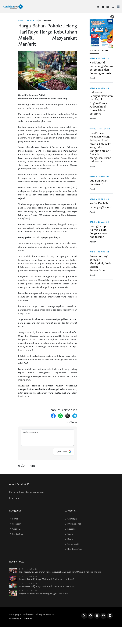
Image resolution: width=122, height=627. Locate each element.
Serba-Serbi (73, 544)
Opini (70, 534)
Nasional (71, 529)
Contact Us (17, 534)
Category (16, 524)
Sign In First (61, 451)
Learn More (15, 498)
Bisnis (70, 539)
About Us (17, 529)
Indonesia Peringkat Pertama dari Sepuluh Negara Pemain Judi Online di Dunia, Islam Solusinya (101, 103)
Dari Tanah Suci (74, 549)
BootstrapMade (26, 619)
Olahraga (72, 519)
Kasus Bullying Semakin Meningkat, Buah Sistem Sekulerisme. (100, 263)
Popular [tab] (94, 51)
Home (15, 519)
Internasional (74, 524)
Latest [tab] (106, 51)
